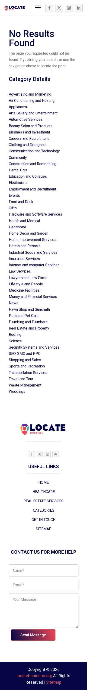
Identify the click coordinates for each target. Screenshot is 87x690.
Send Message (33, 635)
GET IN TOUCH (43, 519)
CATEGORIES (43, 510)
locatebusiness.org (34, 675)
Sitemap (53, 682)
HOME (43, 482)
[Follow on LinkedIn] (79, 8)
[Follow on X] (59, 8)
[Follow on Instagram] (69, 8)
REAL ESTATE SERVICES (43, 501)
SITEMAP (44, 529)
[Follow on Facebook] (49, 8)
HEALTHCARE (43, 492)
